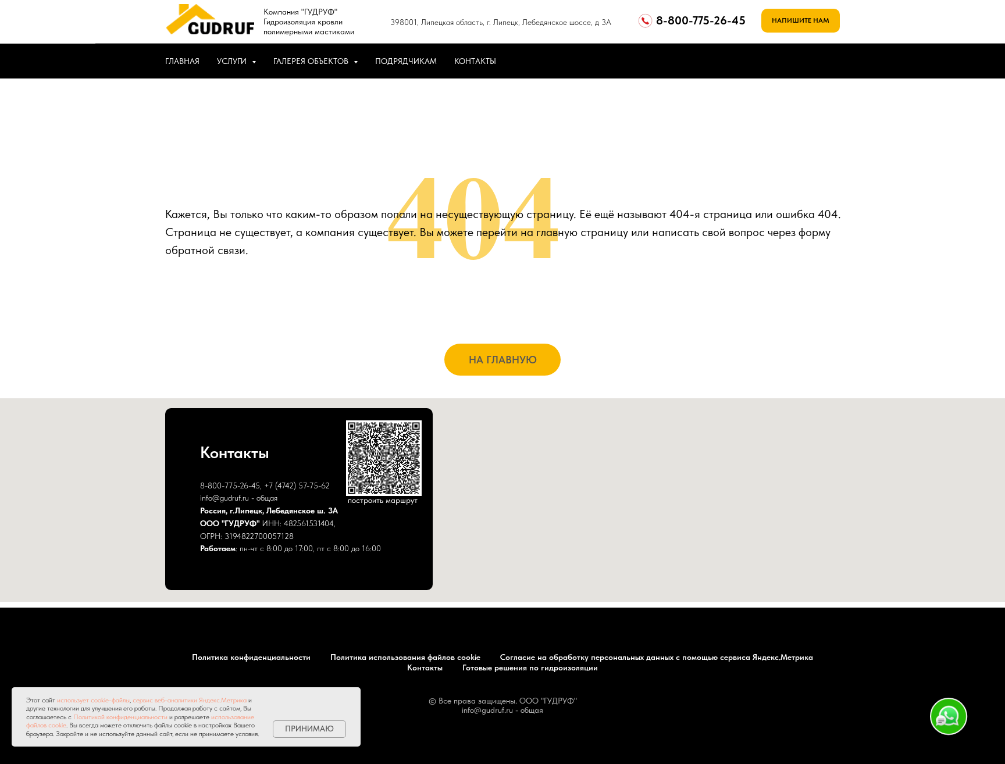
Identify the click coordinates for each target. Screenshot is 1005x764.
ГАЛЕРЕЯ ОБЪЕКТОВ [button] (312, 61)
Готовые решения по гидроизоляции (530, 667)
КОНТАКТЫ (475, 61)
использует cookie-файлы (93, 700)
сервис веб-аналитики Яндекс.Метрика (190, 700)
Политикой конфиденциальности (120, 717)
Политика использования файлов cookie (405, 657)
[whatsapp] (802, 61)
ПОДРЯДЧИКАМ (406, 61)
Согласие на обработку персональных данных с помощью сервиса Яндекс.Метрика (656, 657)
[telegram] (828, 61)
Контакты (425, 667)
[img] (210, 19)
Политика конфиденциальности (251, 657)
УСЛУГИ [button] (233, 61)
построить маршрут (383, 500)
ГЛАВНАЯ (182, 61)
